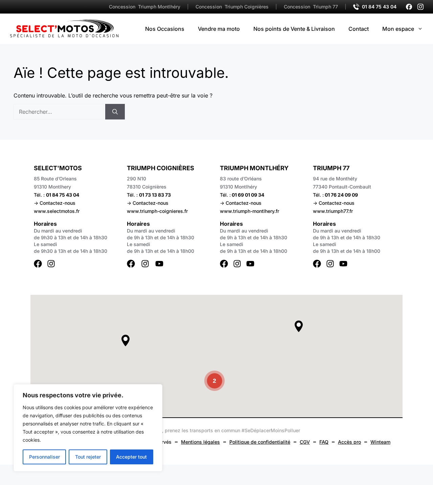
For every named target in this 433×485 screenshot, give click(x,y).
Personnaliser (44, 457)
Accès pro (349, 442)
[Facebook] (409, 7)
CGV (305, 442)
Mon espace (398, 28)
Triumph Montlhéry (144, 6)
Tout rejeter (88, 457)
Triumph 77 (311, 6)
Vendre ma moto (219, 28)
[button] (125, 340)
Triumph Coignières (232, 6)
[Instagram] (420, 7)
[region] (88, 427)
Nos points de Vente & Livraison (294, 28)
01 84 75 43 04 (379, 6)
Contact (358, 28)
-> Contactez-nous (54, 203)
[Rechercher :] (59, 111)
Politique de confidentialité (259, 442)
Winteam (380, 442)
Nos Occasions (164, 28)
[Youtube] (159, 264)
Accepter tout (131, 457)
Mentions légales (200, 442)
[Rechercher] (115, 111)
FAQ (323, 442)
